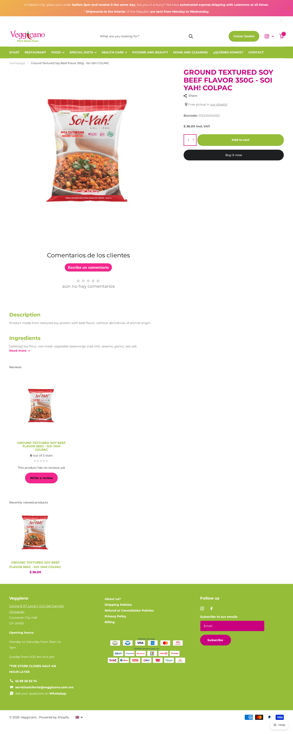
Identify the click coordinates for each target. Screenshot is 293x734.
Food (56, 52)
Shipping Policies (118, 605)
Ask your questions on (40, 693)
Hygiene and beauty (150, 52)
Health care (113, 52)
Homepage (17, 63)
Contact (256, 52)
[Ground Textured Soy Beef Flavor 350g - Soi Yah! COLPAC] (35, 531)
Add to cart (240, 140)
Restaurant (35, 52)
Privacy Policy (115, 616)
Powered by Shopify (54, 717)
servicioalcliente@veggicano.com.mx (44, 687)
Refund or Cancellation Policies (129, 610)
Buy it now (233, 155)
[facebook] (211, 608)
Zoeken (191, 36)
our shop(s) (218, 105)
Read (18, 351)
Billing (110, 622)
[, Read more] (269, 36)
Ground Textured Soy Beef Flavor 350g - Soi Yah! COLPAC (35, 565)
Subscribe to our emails (218, 617)
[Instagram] (202, 608)
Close (288, 8)
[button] (194, 136)
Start (14, 52)
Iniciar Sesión (244, 36)
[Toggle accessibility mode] (281, 21)
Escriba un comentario (88, 267)
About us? (113, 599)
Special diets (81, 52)
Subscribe (215, 640)
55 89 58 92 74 (26, 681)
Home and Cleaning (190, 52)
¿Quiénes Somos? (228, 52)
